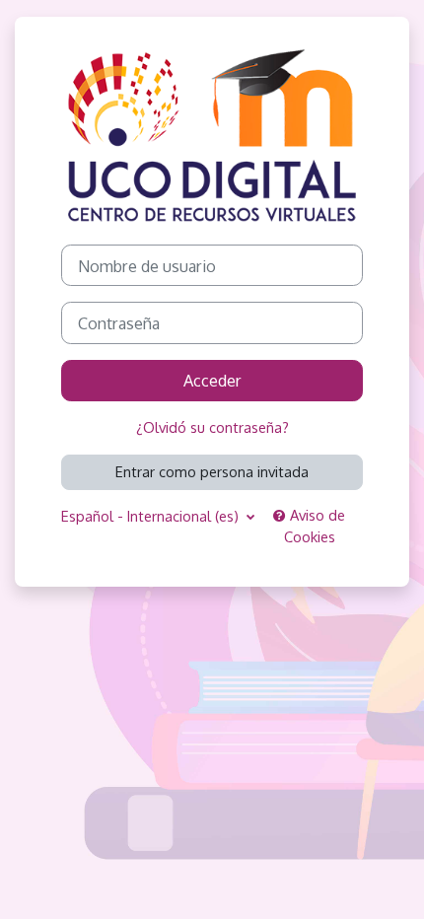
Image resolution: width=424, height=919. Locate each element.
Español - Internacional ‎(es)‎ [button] (152, 516)
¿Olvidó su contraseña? (212, 427)
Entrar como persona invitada (212, 471)
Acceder (212, 380)
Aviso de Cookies (315, 525)
